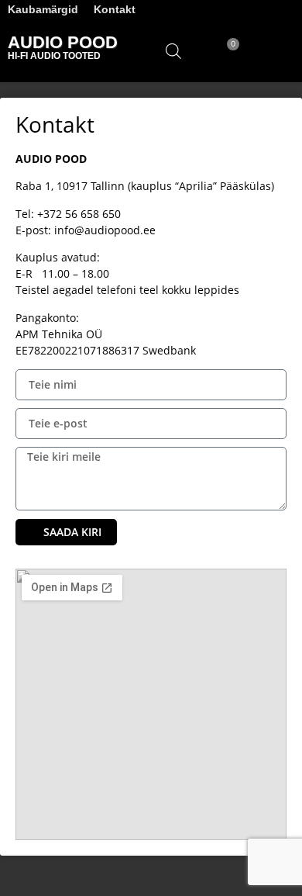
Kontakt (115, 9)
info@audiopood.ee (105, 230)
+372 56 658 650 (79, 213)
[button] (279, 50)
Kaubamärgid (43, 9)
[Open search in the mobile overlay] (173, 50)
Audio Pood (63, 42)
